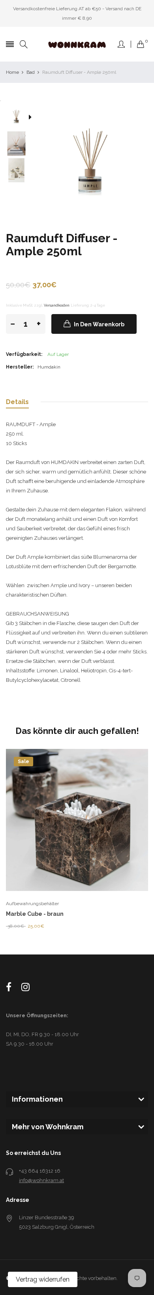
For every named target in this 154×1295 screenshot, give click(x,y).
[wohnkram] (77, 44)
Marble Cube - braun (35, 914)
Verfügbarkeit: (24, 354)
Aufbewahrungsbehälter (32, 903)
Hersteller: (20, 367)
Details (17, 402)
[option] (19, 117)
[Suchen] (24, 44)
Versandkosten (56, 305)
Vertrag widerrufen (42, 1279)
